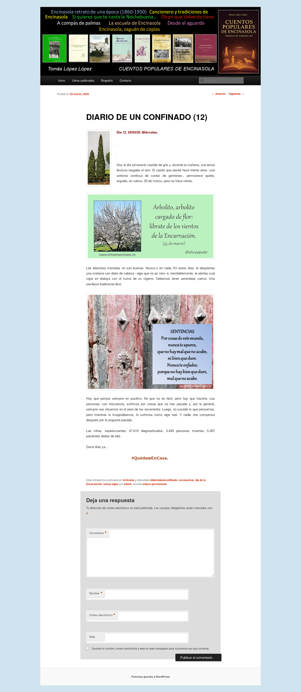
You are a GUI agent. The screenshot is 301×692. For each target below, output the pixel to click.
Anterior (219, 94)
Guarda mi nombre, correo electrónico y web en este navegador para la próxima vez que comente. (150, 648)
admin (128, 484)
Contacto (125, 80)
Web (92, 637)
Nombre (95, 593)
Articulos (128, 480)
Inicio (61, 80)
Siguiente (236, 94)
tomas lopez (111, 484)
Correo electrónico (102, 615)
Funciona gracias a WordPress (150, 677)
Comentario (98, 532)
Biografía (107, 80)
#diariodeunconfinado (163, 480)
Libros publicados (83, 80)
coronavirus (186, 480)
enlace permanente (155, 484)
